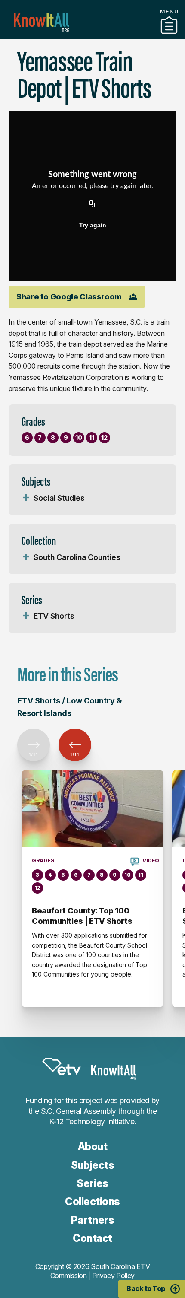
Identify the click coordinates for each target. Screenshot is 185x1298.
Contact (92, 1238)
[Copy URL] (92, 204)
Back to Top (145, 1288)
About (93, 1146)
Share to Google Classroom (69, 296)
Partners (92, 36)
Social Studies (59, 498)
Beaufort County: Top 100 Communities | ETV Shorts (82, 916)
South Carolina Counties (77, 557)
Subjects (92, 1165)
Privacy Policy (113, 1275)
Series (92, 1183)
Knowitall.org (41, 22)
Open (26, 498)
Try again (92, 225)
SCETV (61, 1066)
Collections (92, 1201)
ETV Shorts (54, 615)
